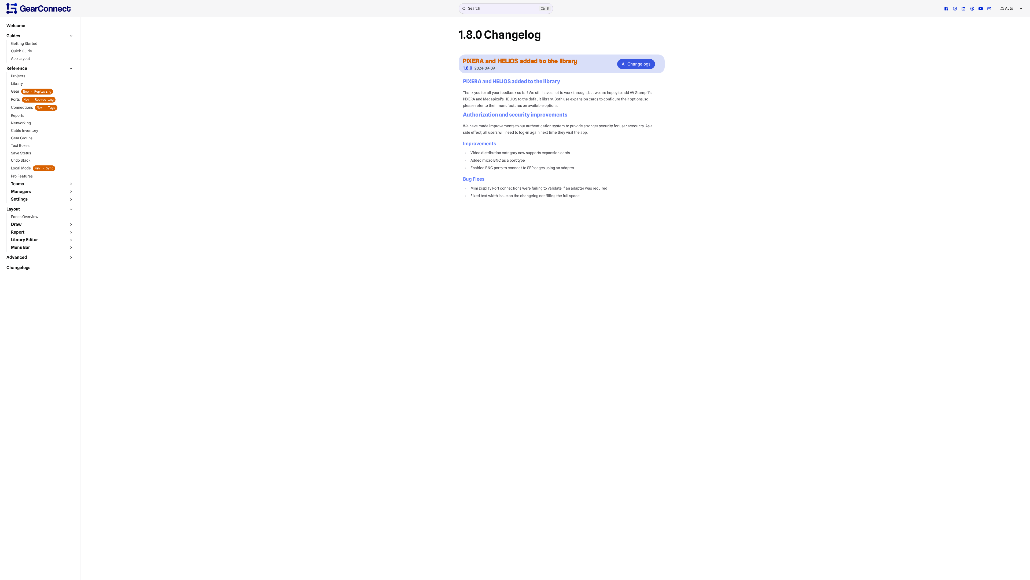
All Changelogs (636, 64)
